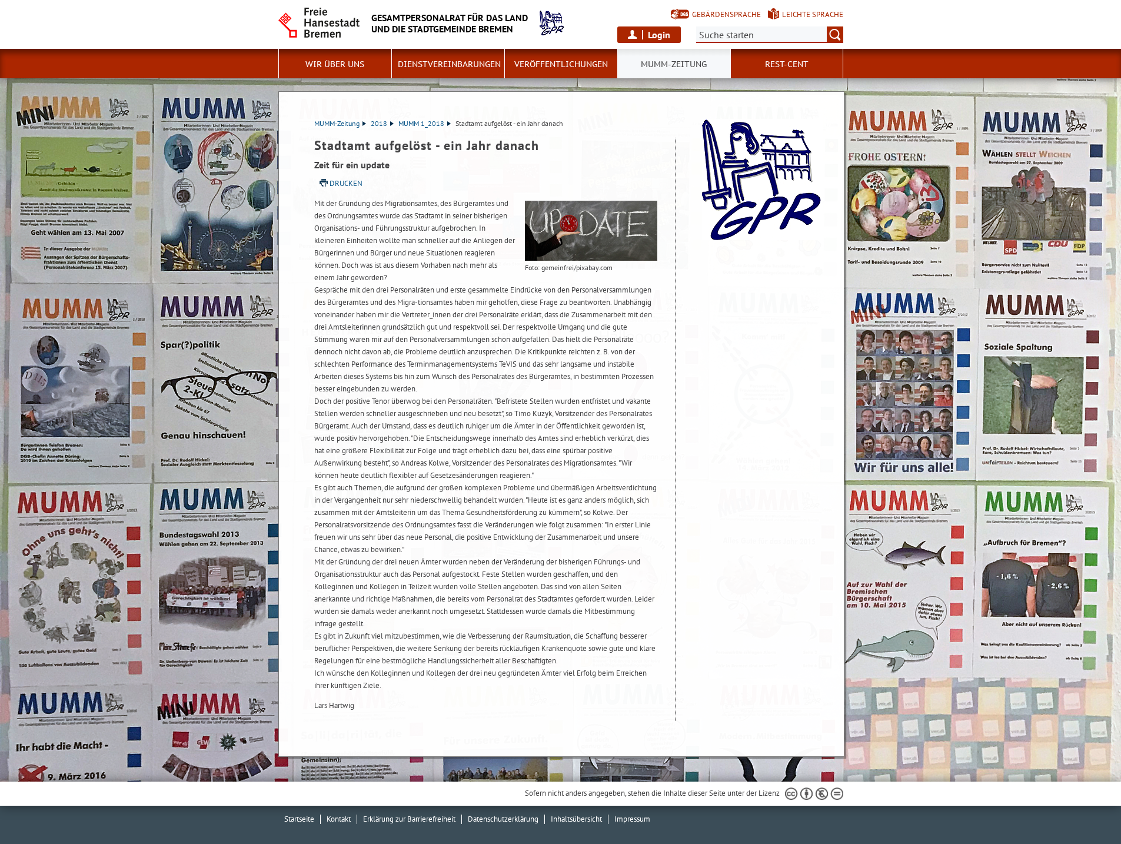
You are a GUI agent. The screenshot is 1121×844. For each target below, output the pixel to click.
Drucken (346, 183)
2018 (379, 123)
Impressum (632, 819)
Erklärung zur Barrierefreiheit (409, 819)
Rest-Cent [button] (787, 64)
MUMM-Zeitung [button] (674, 64)
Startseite (299, 819)
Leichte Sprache (812, 14)
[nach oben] (1084, 807)
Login (659, 35)
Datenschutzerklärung (503, 819)
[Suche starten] (835, 34)
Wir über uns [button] (334, 64)
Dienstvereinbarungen (449, 64)
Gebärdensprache (726, 14)
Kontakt (339, 819)
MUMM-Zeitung (337, 123)
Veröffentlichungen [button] (561, 64)
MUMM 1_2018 (421, 123)
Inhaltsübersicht (576, 819)
